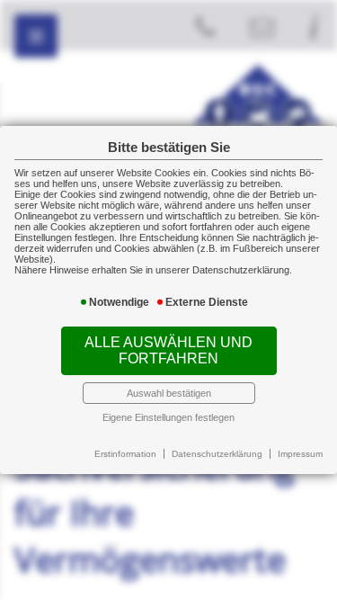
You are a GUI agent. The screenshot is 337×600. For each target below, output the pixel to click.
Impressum (300, 454)
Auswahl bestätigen (169, 393)
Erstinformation (125, 454)
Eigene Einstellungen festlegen (168, 417)
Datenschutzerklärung (217, 454)
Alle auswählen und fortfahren (168, 350)
